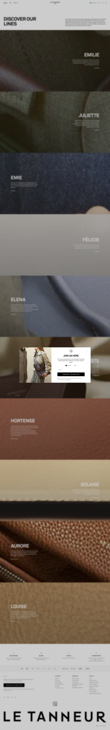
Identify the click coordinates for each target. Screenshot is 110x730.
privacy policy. (68, 379)
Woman (69, 365)
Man (75, 365)
